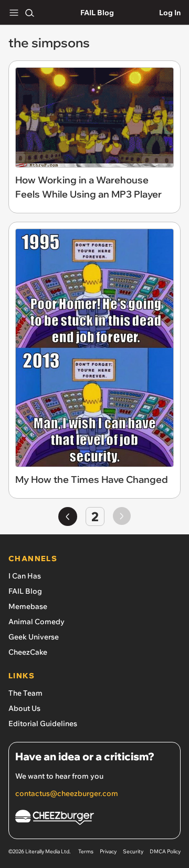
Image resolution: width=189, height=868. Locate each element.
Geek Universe (33, 637)
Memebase (27, 606)
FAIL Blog (97, 12)
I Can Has (24, 576)
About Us (24, 708)
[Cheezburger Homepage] (94, 818)
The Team (25, 693)
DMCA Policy (165, 851)
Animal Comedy (36, 621)
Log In (170, 12)
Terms (85, 851)
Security (133, 851)
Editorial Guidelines (42, 723)
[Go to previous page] (67, 516)
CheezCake (27, 652)
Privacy (108, 851)
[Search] (29, 12)
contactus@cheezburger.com (66, 793)
